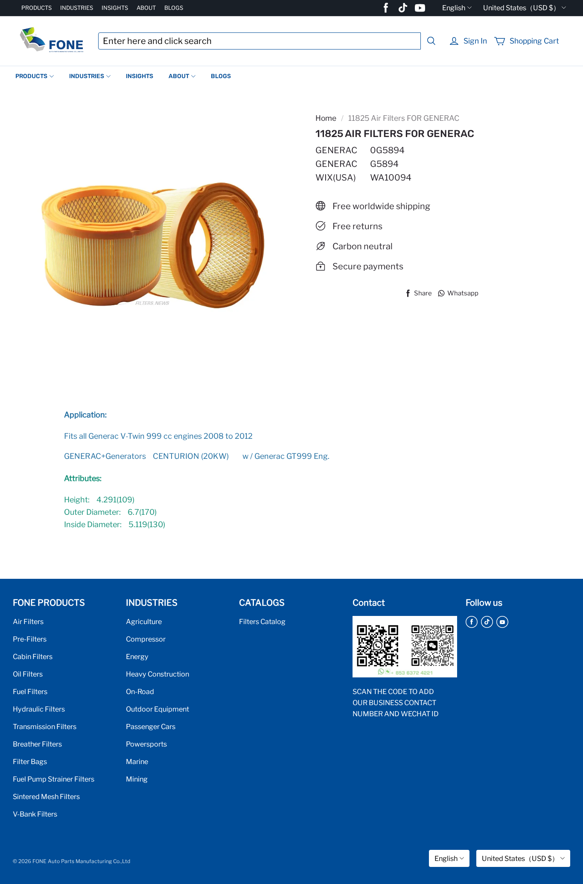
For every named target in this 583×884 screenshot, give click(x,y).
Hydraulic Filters (39, 709)
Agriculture (144, 621)
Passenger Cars (150, 726)
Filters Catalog (262, 621)
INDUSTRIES (76, 7)
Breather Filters (37, 744)
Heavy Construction (157, 674)
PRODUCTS (36, 7)
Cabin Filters (32, 656)
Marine (137, 761)
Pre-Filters (30, 639)
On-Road (140, 691)
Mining (137, 779)
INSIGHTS (115, 7)
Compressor (146, 639)
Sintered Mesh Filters (46, 796)
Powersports (146, 744)
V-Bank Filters (35, 814)
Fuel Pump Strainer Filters (53, 779)
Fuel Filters (30, 691)
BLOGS (173, 7)
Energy (137, 656)
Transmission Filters (44, 726)
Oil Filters (28, 674)
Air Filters (28, 621)
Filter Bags (30, 761)
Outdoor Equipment (157, 709)
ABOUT (146, 7)
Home (325, 118)
